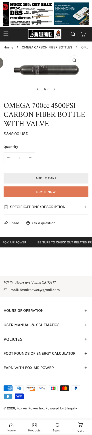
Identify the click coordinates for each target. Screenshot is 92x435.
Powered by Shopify (61, 408)
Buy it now (46, 192)
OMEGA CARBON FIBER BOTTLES (47, 47)
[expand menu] (6, 33)
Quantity (11, 146)
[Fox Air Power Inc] (44, 34)
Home (8, 47)
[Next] (54, 89)
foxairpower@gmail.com (40, 290)
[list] (46, 75)
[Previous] (38, 89)
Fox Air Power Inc (30, 408)
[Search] (73, 34)
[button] (83, 34)
